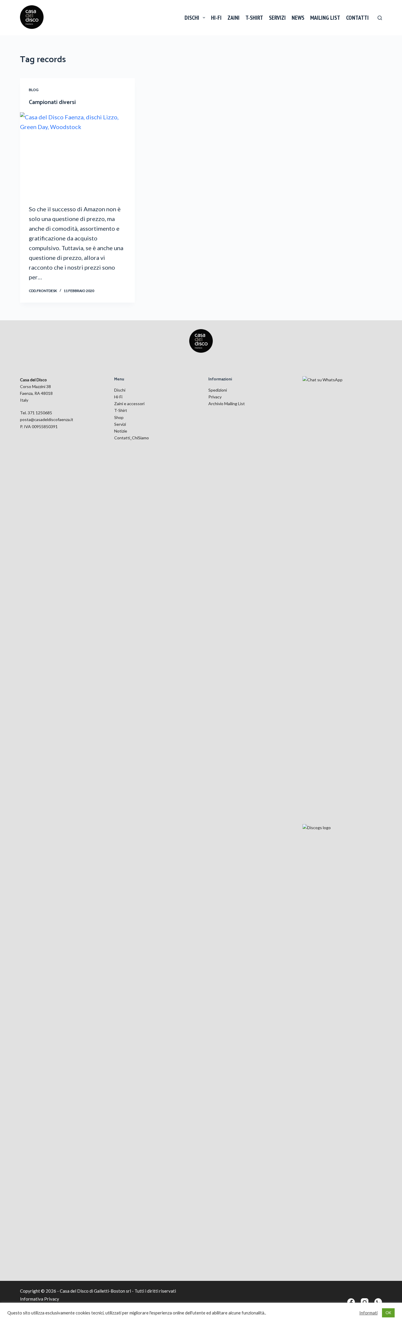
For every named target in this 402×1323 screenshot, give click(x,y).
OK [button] (388, 1312)
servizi (277, 18)
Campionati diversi (52, 102)
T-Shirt (120, 410)
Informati (368, 1312)
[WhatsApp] (378, 1302)
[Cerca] (380, 18)
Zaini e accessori (129, 403)
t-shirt (254, 18)
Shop (119, 417)
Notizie (120, 430)
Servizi (120, 424)
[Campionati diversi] (77, 155)
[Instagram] (364, 1302)
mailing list (325, 18)
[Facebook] (351, 1302)
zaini (233, 18)
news (298, 18)
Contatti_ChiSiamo (131, 437)
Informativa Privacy (39, 1298)
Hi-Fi (118, 396)
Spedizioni (217, 389)
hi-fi (216, 18)
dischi (192, 18)
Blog (34, 90)
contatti (357, 18)
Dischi (119, 389)
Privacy (215, 396)
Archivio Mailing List (226, 403)
